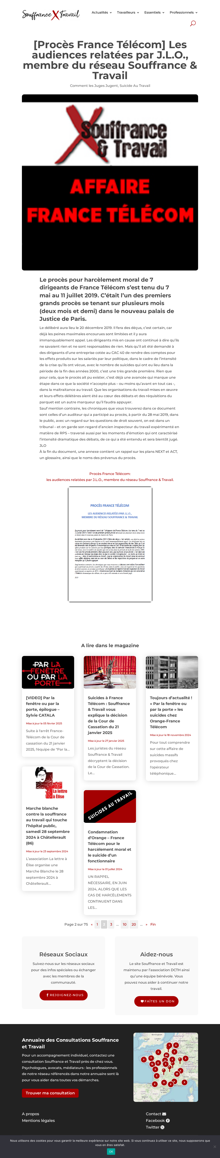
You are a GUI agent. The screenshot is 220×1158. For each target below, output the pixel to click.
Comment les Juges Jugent (94, 86)
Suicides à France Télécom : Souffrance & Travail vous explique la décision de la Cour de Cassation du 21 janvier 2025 (109, 715)
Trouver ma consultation (50, 1093)
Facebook (155, 1120)
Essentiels (152, 12)
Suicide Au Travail (135, 86)
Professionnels (182, 12)
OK (111, 1151)
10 (125, 924)
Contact (153, 1114)
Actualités (100, 12)
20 (134, 924)
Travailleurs (126, 12)
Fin (153, 924)
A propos (30, 1114)
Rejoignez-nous (67, 995)
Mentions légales (38, 1120)
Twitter (152, 1127)
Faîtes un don (160, 1001)
